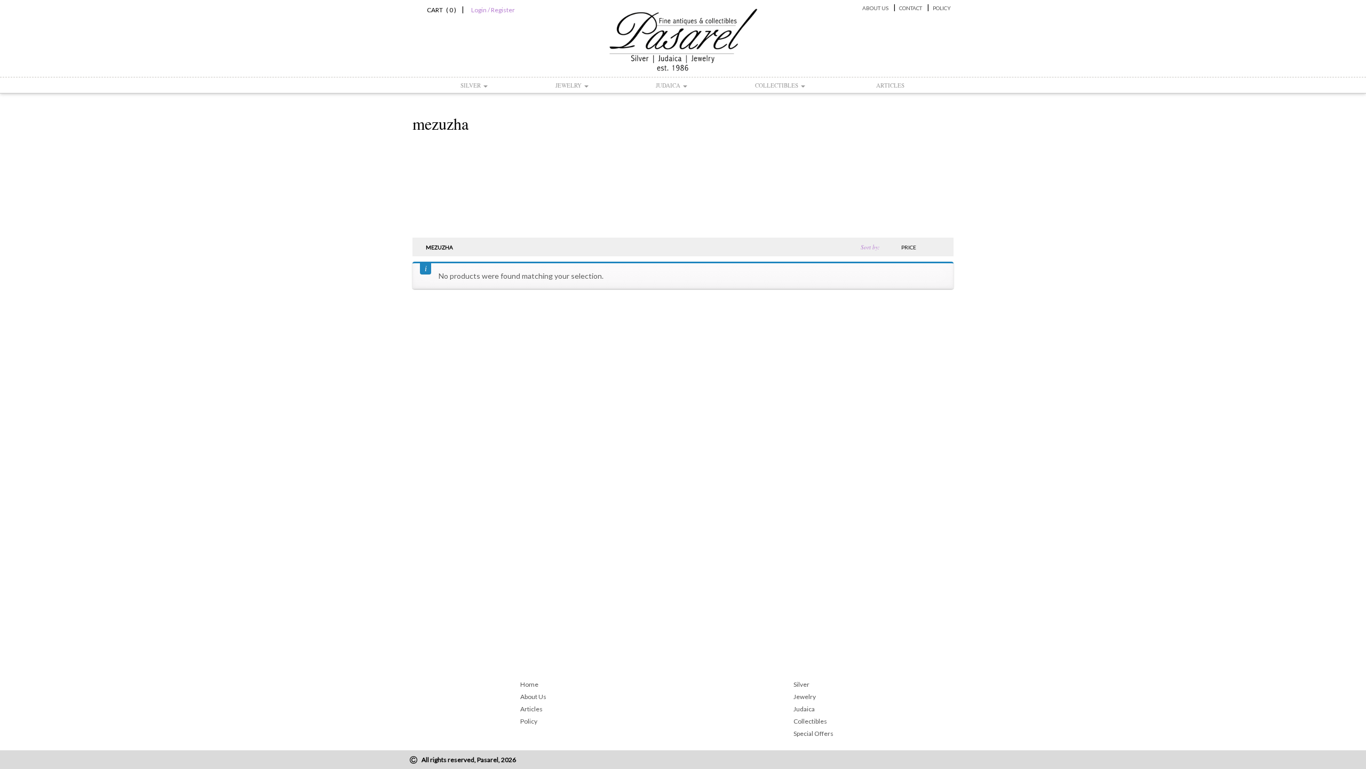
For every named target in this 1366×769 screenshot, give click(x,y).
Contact (910, 8)
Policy (942, 8)
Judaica (669, 85)
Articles (890, 85)
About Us (875, 8)
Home (529, 684)
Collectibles (777, 85)
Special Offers (813, 733)
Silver (471, 85)
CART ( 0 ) (440, 10)
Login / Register (493, 10)
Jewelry (569, 85)
